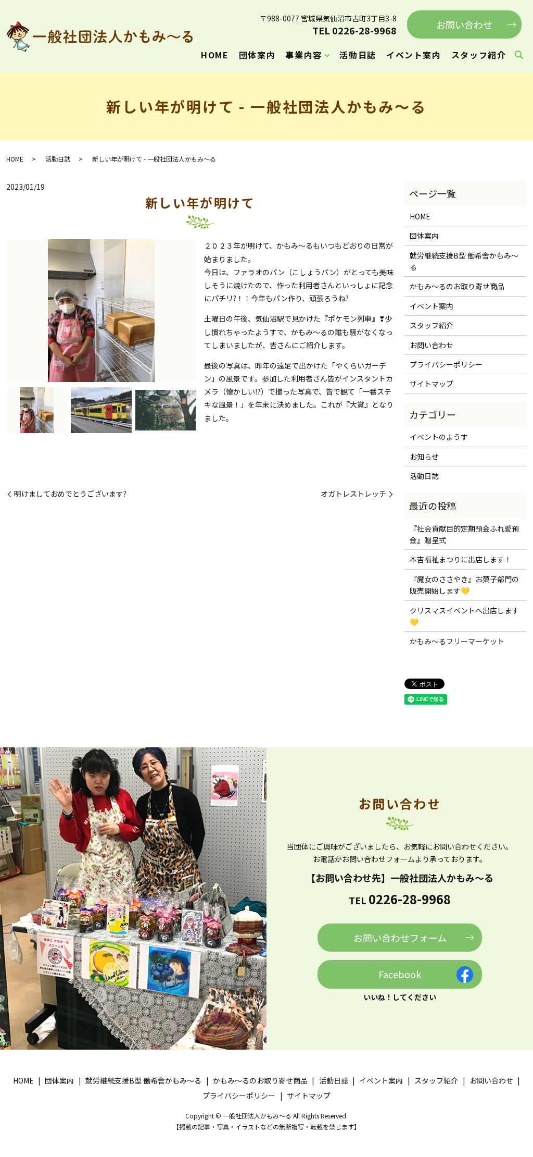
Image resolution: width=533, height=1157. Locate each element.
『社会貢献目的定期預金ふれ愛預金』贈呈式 (464, 534)
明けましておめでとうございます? (70, 494)
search (519, 55)
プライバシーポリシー (446, 364)
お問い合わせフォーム (400, 937)
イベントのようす (439, 437)
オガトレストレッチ (353, 494)
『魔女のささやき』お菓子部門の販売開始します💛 (464, 585)
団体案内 (257, 54)
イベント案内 (413, 54)
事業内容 (303, 54)
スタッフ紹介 (478, 54)
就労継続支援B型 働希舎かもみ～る (464, 261)
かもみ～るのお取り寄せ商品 (457, 286)
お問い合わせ (464, 24)
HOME (215, 54)
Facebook (399, 974)
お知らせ (424, 456)
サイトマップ (431, 383)
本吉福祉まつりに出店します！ (461, 559)
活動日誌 (357, 54)
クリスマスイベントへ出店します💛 (464, 616)
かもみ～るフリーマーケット (457, 641)
